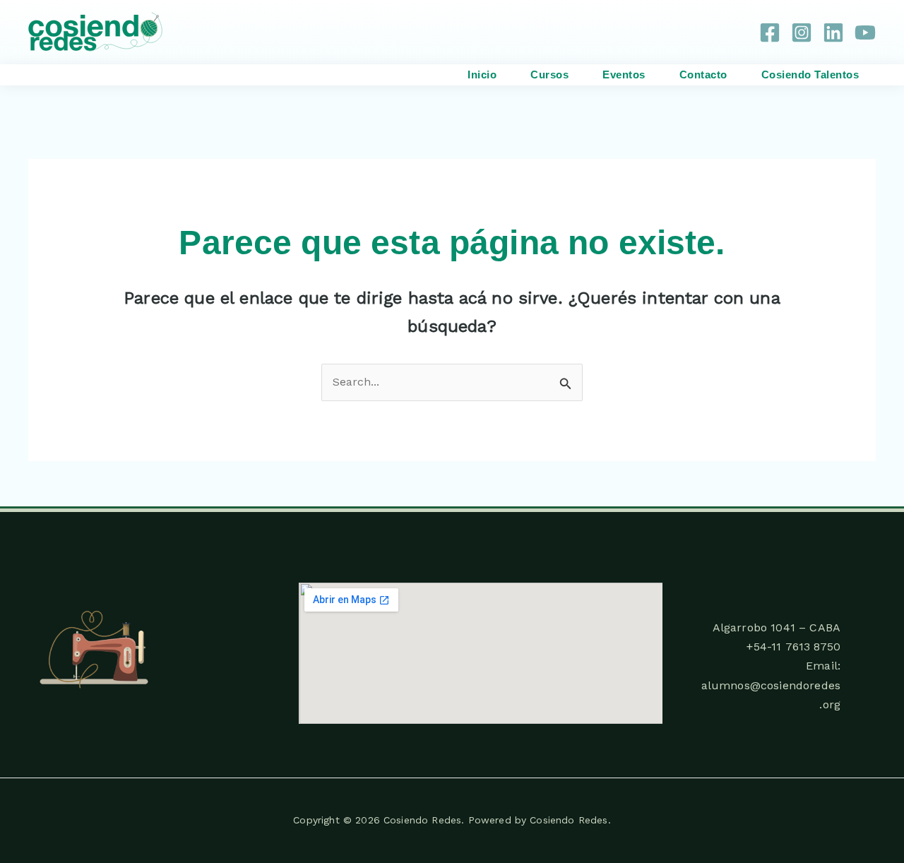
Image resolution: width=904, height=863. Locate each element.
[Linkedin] (833, 32)
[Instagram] (801, 32)
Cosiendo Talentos (810, 75)
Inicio (482, 75)
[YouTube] (865, 32)
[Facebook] (769, 32)
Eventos (624, 75)
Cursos (549, 75)
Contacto (703, 75)
